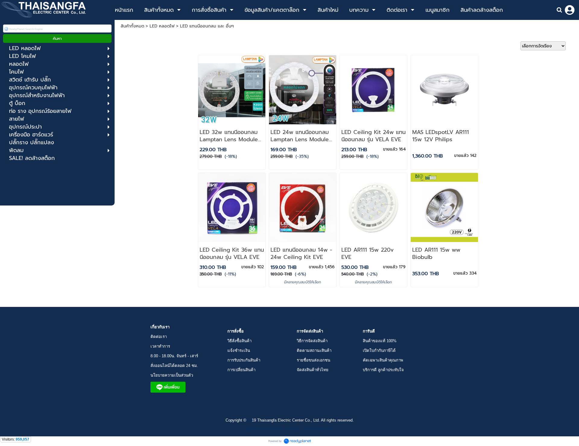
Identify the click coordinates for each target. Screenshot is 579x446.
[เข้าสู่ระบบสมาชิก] (569, 10)
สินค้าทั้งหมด (132, 26)
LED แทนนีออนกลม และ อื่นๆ (207, 26)
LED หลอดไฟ (162, 26)
